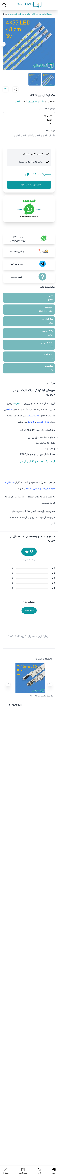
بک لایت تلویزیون (16, 14)
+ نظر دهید (29, 610)
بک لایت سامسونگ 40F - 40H (41, 696)
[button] (49, 684)
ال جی (17, 101)
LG (14, 403)
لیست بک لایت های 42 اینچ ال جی (37, 461)
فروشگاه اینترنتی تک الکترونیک (38, 14)
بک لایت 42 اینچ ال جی (45, 135)
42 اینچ (19, 403)
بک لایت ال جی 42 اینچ (24, 135)
